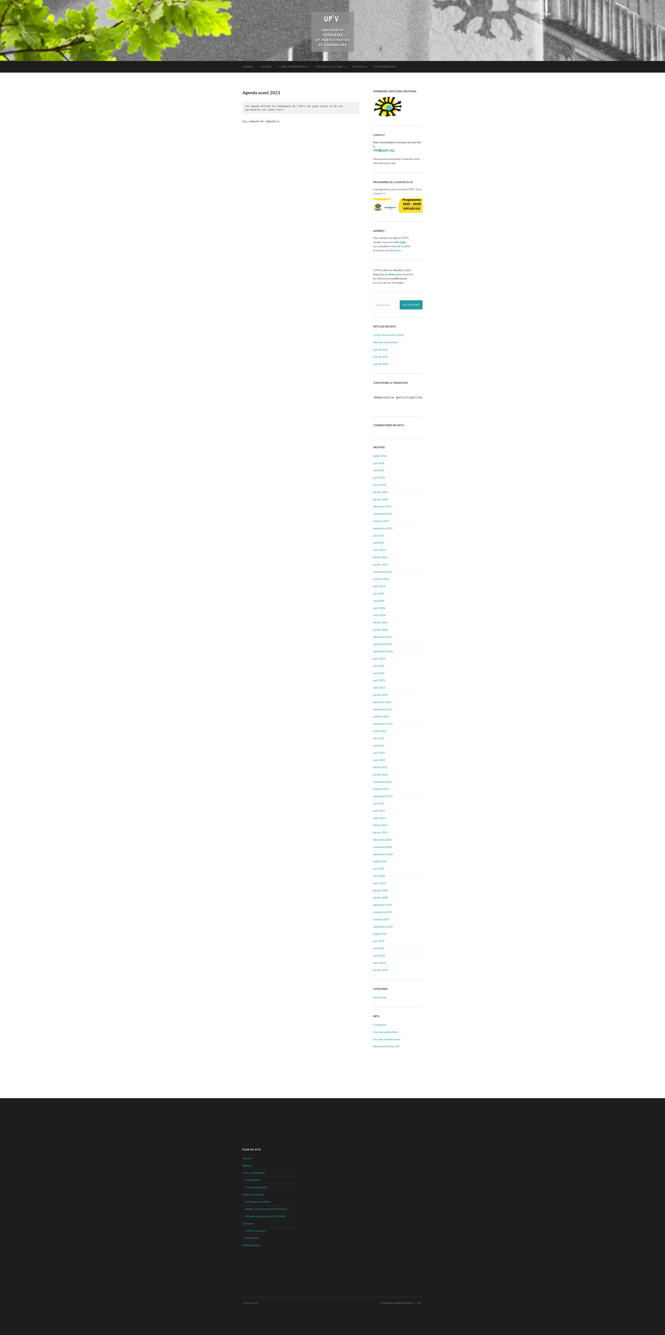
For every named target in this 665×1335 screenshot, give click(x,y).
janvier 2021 (380, 832)
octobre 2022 (381, 716)
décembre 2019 (382, 904)
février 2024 (380, 622)
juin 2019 (378, 941)
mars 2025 (379, 549)
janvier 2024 (380, 629)
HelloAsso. (395, 250)
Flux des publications (385, 1032)
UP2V (255, 1303)
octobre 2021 (381, 788)
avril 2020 (379, 875)
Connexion (379, 1024)
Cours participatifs (256, 1187)
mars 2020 (379, 883)
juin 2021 (378, 803)
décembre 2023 (382, 636)
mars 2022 (379, 759)
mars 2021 (379, 818)
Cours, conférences (292, 66)
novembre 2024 (382, 571)
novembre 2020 (382, 846)
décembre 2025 (382, 506)
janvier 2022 (380, 774)
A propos (358, 66)
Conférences (252, 1179)
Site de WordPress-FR (386, 1046)
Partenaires (252, 1237)
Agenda (266, 66)
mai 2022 (378, 745)
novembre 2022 (382, 709)
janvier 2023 (380, 694)
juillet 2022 (380, 731)
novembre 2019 (382, 912)
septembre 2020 (383, 854)
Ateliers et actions (329, 66)
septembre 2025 (383, 528)
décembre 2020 (382, 839)
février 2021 (380, 825)
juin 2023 (378, 665)
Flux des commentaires (386, 1039)
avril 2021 (379, 810)
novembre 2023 (382, 644)
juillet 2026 (380, 455)
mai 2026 (378, 470)
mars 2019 (379, 962)
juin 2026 (378, 463)
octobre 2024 (381, 578)
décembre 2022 (382, 702)
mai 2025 (378, 542)
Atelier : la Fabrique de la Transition (266, 1208)
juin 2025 (378, 535)
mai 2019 (378, 948)
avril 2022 (379, 752)
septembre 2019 (383, 926)
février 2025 (380, 557)
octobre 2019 (381, 919)
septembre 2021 (383, 796)
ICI (383, 193)
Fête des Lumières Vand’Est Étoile (265, 1216)
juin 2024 (378, 593)
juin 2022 (378, 738)
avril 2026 (379, 477)
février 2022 (380, 767)
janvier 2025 (380, 564)
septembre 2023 (383, 651)
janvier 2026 (380, 499)
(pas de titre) (380, 349)
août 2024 (379, 586)
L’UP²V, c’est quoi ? (256, 1230)
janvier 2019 (380, 969)
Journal (248, 66)
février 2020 (380, 890)
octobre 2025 (381, 521)
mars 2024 (379, 615)
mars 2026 (379, 484)
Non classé (379, 997)
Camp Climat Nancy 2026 (388, 334)
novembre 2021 (382, 781)
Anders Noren (404, 1303)
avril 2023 (379, 680)
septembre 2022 (383, 723)
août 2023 (379, 658)
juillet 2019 (380, 933)
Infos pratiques (385, 66)
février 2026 (380, 492)
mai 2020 (378, 868)
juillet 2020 (380, 861)
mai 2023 (378, 673)
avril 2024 (379, 608)
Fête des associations (385, 342)
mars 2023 (379, 687)
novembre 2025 (382, 513)
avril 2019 (379, 955)
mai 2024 (378, 600)
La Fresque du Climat (257, 1201)
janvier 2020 (380, 897)
